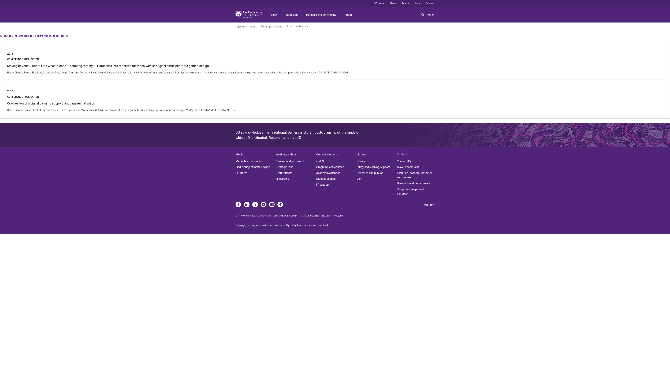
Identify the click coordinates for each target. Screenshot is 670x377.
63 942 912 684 (289, 215)
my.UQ (320, 161)
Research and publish (370, 173)
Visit (359, 178)
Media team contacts (249, 161)
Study (274, 14)
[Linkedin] (247, 204)
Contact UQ (404, 161)
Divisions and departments (413, 183)
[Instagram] (272, 204)
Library (361, 161)
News (393, 3)
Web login (429, 204)
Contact (430, 3)
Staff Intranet (284, 173)
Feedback (323, 225)
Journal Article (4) (20, 36)
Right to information (303, 225)
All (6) (4, 36)
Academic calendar (328, 173)
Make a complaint (408, 167)
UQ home (379, 3)
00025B (314, 215)
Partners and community (321, 14)
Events (406, 3)
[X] (255, 204)
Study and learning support (373, 167)
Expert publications (272, 26)
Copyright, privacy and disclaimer (254, 225)
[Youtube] (263, 204)
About (348, 14)
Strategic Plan (284, 167)
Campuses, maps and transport (410, 191)
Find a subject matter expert (253, 167)
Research (292, 14)
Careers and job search (290, 161)
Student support (326, 178)
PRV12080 (337, 215)
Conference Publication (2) (50, 36)
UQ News (241, 173)
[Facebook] (238, 204)
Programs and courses (330, 167)
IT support (282, 178)
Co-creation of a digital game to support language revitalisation (335, 99)
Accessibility (282, 225)
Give (417, 3)
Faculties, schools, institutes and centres (415, 175)
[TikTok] (280, 204)
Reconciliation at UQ (285, 138)
